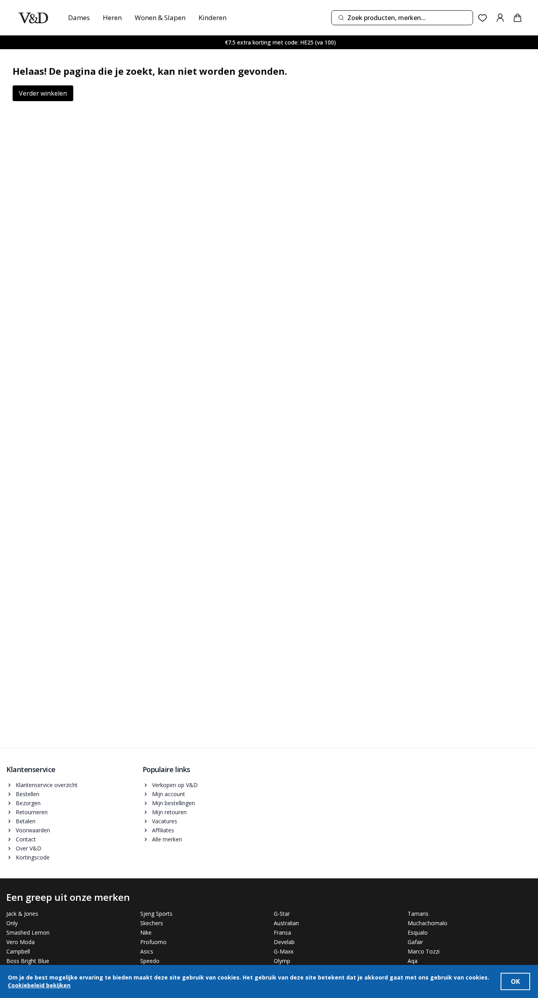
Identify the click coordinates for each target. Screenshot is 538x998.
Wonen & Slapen (160, 17)
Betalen (25, 821)
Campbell (18, 951)
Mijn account (168, 794)
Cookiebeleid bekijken (39, 985)
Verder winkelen (43, 93)
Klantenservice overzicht (47, 785)
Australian (286, 923)
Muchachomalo (427, 923)
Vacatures (164, 821)
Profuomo (153, 942)
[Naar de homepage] (33, 18)
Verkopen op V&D (175, 785)
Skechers (151, 923)
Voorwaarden (33, 830)
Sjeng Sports (156, 913)
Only (12, 923)
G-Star (282, 913)
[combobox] (402, 17)
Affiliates (163, 830)
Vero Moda (20, 942)
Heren (112, 17)
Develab (284, 942)
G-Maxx (283, 951)
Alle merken (167, 839)
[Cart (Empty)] (517, 18)
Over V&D (28, 848)
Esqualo (418, 932)
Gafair (415, 942)
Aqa (412, 961)
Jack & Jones (22, 913)
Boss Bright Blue (27, 961)
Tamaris (418, 913)
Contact (26, 839)
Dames (79, 17)
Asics (146, 951)
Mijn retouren (169, 812)
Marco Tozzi (424, 951)
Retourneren (32, 812)
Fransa (282, 932)
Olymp (282, 961)
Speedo (150, 961)
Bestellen (27, 794)
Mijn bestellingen (173, 803)
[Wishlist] (483, 18)
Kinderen (212, 17)
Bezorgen (28, 803)
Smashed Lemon (28, 932)
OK (515, 981)
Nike (146, 932)
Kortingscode (33, 857)
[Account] (500, 18)
